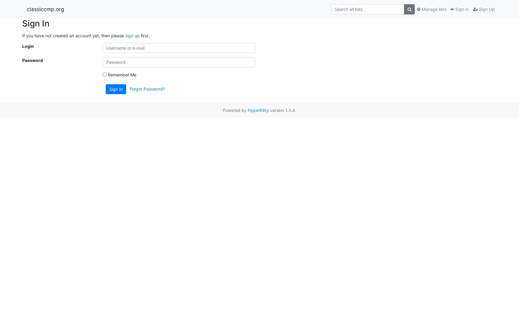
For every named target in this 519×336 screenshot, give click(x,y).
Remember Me (121, 74)
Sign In (461, 9)
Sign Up (486, 9)
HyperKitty (258, 110)
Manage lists (433, 9)
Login (28, 46)
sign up (132, 35)
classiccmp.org (45, 9)
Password (32, 60)
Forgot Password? (147, 88)
